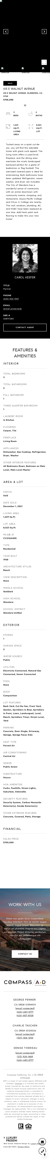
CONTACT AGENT (25, 327)
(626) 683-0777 (25, 1012)
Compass (18, 1083)
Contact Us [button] (25, 954)
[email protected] (25, 1053)
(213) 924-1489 (25, 1056)
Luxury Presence (38, 1143)
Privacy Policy (24, 1147)
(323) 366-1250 (25, 1037)
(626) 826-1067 (11, 299)
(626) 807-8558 (25, 1015)
